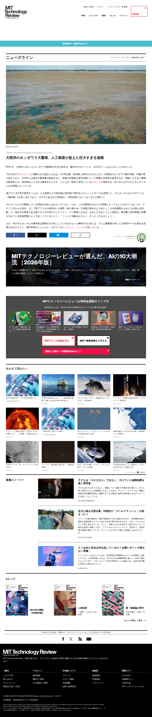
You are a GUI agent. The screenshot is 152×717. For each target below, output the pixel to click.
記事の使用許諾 (69, 686)
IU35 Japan (126, 675)
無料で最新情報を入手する (93, 340)
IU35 (83, 16)
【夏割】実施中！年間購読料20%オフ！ (63, 351)
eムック (113, 16)
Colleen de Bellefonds (87, 501)
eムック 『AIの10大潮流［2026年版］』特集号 (76, 328)
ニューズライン (19, 57)
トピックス (93, 16)
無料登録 (135, 14)
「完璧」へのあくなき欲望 (87, 611)
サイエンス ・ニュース (73, 227)
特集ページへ (131, 280)
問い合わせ (8, 679)
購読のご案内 (89, 7)
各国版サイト (127, 679)
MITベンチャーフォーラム (133, 686)
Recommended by (131, 472)
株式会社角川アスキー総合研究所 (25, 700)
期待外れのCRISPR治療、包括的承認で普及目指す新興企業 (103, 328)
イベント (123, 16)
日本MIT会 (126, 683)
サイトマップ (8, 683)
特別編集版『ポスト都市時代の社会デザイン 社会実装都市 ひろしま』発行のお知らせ (48, 329)
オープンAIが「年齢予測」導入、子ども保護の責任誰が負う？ (19, 329)
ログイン (100, 7)
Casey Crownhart (86, 537)
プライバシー (98, 683)
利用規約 (96, 679)
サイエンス (25, 174)
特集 (104, 16)
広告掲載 (66, 683)
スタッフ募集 (68, 679)
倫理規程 (96, 675)
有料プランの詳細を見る (57, 340)
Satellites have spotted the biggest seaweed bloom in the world (29, 153)
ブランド (66, 675)
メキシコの (97, 182)
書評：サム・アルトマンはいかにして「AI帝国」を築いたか (130, 328)
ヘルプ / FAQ (8, 675)
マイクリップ (112, 7)
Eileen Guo (83, 568)
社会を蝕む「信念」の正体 (135, 611)
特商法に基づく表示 (11, 686)
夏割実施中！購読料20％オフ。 (76, 43)
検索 (123, 7)
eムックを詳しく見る (133, 620)
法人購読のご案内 (40, 683)
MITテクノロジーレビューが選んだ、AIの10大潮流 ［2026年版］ (74, 259)
